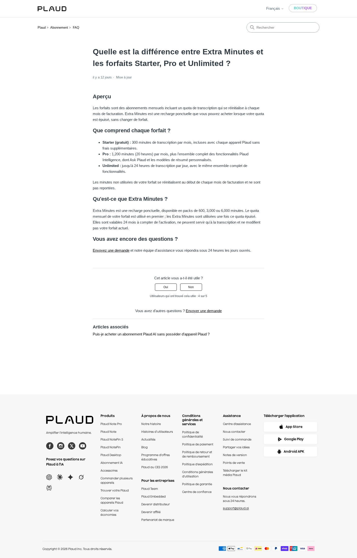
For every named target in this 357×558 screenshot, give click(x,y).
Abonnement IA (112, 463)
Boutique (303, 8)
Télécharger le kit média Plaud (235, 473)
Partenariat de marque (157, 520)
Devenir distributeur (155, 504)
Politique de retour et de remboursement (197, 454)
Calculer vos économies (110, 512)
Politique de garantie (197, 484)
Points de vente (234, 463)
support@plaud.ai (236, 508)
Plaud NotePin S (112, 439)
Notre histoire (151, 424)
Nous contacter (234, 431)
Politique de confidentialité (192, 434)
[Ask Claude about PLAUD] (60, 477)
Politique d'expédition (197, 464)
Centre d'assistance (237, 424)
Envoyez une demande (111, 250)
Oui (165, 287)
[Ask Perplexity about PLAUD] (49, 488)
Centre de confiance (197, 492)
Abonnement (59, 27)
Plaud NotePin (111, 447)
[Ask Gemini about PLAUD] (70, 477)
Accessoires (109, 470)
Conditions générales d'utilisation (197, 474)
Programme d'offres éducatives (155, 457)
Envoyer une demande (204, 311)
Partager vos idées (236, 447)
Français (273, 8)
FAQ (76, 27)
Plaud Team (149, 489)
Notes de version (235, 455)
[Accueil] (52, 8)
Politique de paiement (197, 444)
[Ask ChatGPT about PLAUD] (49, 477)
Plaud (42, 27)
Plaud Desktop (111, 455)
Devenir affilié (151, 512)
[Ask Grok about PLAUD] (81, 477)
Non (191, 287)
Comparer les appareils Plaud (112, 500)
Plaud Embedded (153, 496)
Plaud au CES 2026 (154, 467)
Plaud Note (108, 431)
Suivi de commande (237, 439)
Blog (144, 447)
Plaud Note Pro (111, 424)
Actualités (148, 439)
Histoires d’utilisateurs (157, 431)
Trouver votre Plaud (115, 490)
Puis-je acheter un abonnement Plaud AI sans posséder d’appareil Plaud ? (151, 334)
